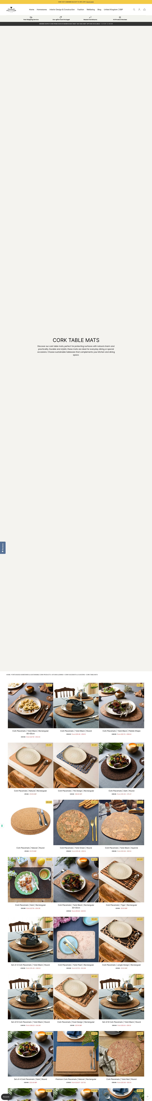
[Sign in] (139, 9)
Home (31, 10)
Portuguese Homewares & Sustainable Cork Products (31, 675)
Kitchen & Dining (57, 675)
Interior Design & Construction (62, 10)
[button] (113, 10)
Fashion (80, 10)
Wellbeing (91, 10)
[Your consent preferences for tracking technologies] (2, 826)
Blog (99, 10)
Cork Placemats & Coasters (74, 675)
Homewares (42, 10)
